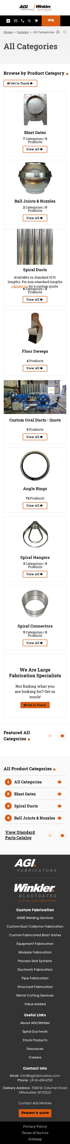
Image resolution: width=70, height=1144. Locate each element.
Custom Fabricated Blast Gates (35, 935)
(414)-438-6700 (41, 1080)
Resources (35, 1049)
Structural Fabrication (35, 987)
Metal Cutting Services (35, 995)
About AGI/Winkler (35, 1023)
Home (8, 32)
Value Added (35, 1004)
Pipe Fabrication (35, 978)
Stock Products (35, 1040)
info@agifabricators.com (40, 1076)
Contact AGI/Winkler (35, 1103)
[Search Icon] (36, 21)
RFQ (51, 20)
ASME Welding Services (35, 918)
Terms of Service (35, 1133)
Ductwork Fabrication (35, 970)
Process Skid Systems (35, 961)
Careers (35, 1057)
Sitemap (35, 1139)
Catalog (23, 32)
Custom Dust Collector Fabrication (35, 926)
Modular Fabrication (35, 952)
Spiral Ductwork (35, 1032)
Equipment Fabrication (35, 944)
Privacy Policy (35, 1126)
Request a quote (35, 1113)
